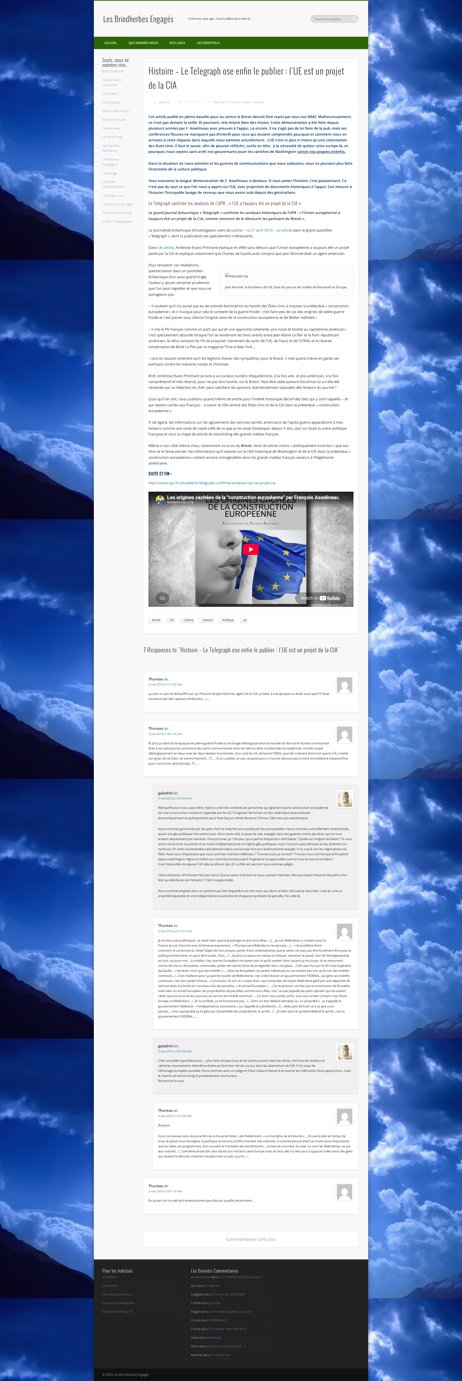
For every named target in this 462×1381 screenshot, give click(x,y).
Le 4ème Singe (112, 137)
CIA (172, 620)
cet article (166, 247)
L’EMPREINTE (218, 1320)
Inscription (110, 1277)
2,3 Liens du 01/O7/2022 (228, 1294)
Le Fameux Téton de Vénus (228, 1329)
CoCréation (110, 93)
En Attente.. (212, 1285)
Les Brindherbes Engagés (138, 18)
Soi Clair (215, 1303)
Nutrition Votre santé (117, 213)
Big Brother (220, 102)
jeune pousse (200, 1277)
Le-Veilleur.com (113, 195)
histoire (208, 620)
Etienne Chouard (114, 119)
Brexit (156, 620)
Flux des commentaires (119, 1303)
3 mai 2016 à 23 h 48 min (175, 1051)
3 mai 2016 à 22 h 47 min (175, 931)
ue (245, 620)
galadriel (164, 102)
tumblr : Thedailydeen (117, 221)
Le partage (109, 173)
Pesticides (214, 1337)
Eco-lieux (177, 43)
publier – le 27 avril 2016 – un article (261, 230)
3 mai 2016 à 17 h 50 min (165, 684)
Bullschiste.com (113, 71)
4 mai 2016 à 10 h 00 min (175, 1116)
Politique (257, 102)
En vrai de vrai (220, 1355)
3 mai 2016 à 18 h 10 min (165, 734)
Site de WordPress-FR (118, 1311)
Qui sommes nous (143, 43)
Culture (234, 102)
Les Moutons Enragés (117, 204)
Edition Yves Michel (115, 111)
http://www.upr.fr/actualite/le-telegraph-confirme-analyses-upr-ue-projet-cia (211, 482)
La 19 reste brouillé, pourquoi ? (240, 1277)
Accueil (110, 43)
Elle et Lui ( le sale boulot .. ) (226, 1346)
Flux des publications (117, 1294)
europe (245, 102)
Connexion (110, 1285)
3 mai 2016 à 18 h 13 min (165, 1191)
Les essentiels (208, 43)
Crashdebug (111, 102)
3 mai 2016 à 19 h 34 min (175, 798)
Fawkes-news (111, 128)
